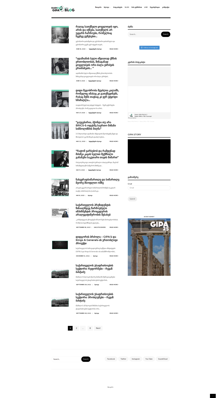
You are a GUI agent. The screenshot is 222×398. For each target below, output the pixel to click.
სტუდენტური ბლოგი (95, 49)
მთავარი (98, 7)
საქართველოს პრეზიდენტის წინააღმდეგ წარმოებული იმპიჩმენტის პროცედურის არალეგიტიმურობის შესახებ (93, 209)
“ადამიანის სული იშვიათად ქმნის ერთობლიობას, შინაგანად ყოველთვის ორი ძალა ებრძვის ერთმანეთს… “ (96, 63)
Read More (114, 49)
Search (165, 34)
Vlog (127, 7)
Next (98, 328)
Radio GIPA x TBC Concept (147, 121)
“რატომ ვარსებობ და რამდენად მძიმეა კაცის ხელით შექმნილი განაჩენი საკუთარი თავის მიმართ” (97, 154)
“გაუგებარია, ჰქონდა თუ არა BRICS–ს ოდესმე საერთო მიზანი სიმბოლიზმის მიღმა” (96, 125)
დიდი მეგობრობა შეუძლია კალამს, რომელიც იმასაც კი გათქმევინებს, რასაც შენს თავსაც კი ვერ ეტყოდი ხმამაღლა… (97, 95)
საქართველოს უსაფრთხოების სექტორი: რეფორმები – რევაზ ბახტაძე (94, 268)
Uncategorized (100, 227)
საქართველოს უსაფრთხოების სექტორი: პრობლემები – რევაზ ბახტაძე (95, 297)
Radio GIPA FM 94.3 (133, 121)
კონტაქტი (165, 7)
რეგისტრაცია (155, 7)
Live (146, 7)
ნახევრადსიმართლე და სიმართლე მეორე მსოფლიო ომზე (97, 181)
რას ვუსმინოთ (136, 7)
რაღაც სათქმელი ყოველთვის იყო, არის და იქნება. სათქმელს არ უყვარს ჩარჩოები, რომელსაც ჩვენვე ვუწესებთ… (97, 31)
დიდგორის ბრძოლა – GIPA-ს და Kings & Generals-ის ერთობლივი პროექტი (97, 240)
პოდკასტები (117, 7)
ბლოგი (106, 7)
